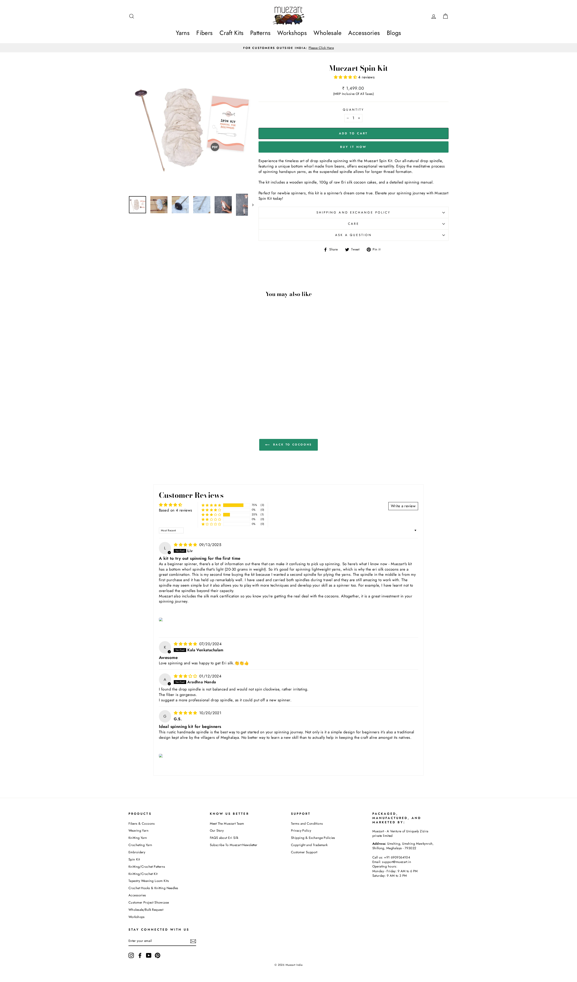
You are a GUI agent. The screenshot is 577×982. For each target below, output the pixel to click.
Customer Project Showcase (148, 902)
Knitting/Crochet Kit (143, 874)
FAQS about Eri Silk (224, 837)
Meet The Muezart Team (227, 823)
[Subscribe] (193, 941)
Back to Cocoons (291, 445)
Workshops (292, 32)
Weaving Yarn (138, 830)
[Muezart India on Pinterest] (157, 955)
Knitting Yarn (137, 837)
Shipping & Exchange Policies (313, 837)
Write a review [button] (403, 506)
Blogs (394, 32)
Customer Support (304, 852)
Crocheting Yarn (140, 845)
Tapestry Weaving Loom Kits (148, 881)
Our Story (217, 830)
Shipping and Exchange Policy (353, 212)
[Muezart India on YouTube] (148, 955)
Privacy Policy (301, 830)
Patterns (260, 32)
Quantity (353, 110)
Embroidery (136, 852)
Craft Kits (231, 32)
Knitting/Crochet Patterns (146, 866)
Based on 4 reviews (175, 510)
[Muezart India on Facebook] (140, 955)
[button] (346, 77)
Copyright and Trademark (309, 845)
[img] (186, 544)
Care (353, 223)
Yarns (183, 32)
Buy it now (353, 147)
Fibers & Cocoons (141, 823)
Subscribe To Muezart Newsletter (233, 845)
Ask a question (353, 235)
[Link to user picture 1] (161, 619)
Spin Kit (134, 859)
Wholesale (327, 32)
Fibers (204, 32)
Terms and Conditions (307, 823)
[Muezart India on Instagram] (131, 955)
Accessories (364, 32)
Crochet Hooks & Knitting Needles (153, 888)
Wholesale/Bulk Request (145, 909)
